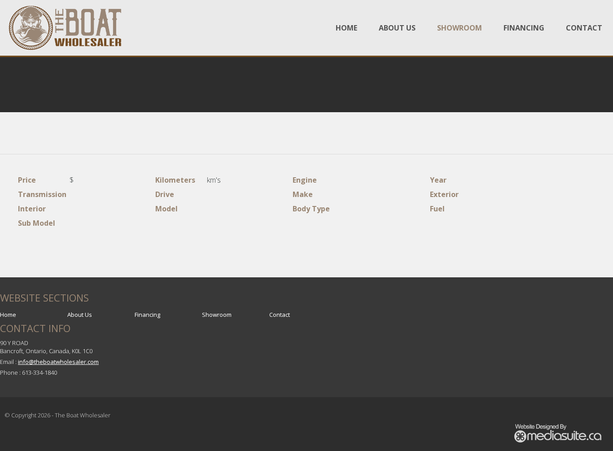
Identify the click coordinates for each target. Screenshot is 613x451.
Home (346, 28)
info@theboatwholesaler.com (58, 362)
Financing (524, 28)
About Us (397, 28)
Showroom (459, 28)
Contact (584, 28)
